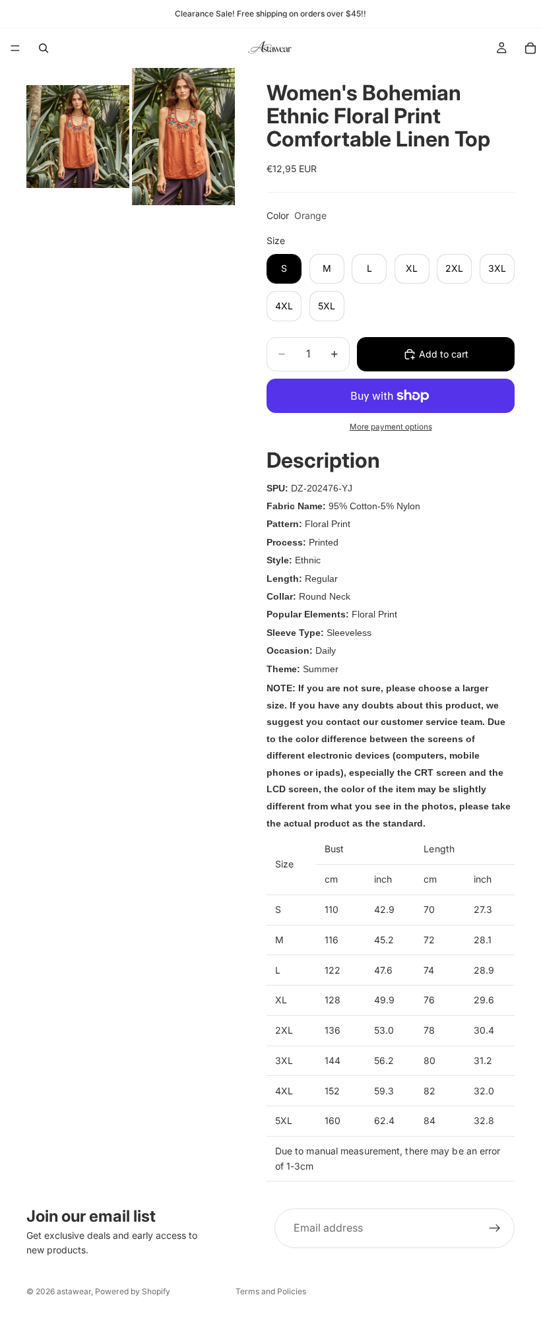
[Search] (43, 48)
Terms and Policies (271, 1291)
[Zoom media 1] (77, 136)
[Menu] (15, 48)
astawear (74, 1291)
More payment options (391, 426)
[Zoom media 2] (183, 136)
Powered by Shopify (132, 1291)
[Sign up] (495, 1228)
